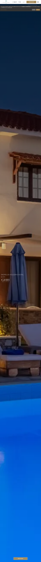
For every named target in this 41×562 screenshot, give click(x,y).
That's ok (38, 9)
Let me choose (3, 9)
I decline (33, 9)
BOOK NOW (20, 558)
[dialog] (20, 8)
